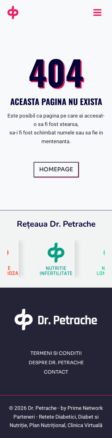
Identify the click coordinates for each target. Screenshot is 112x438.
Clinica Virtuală (85, 425)
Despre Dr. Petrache (56, 362)
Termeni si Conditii (56, 353)
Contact (56, 372)
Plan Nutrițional (47, 425)
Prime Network (85, 408)
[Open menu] (97, 12)
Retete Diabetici (57, 417)
